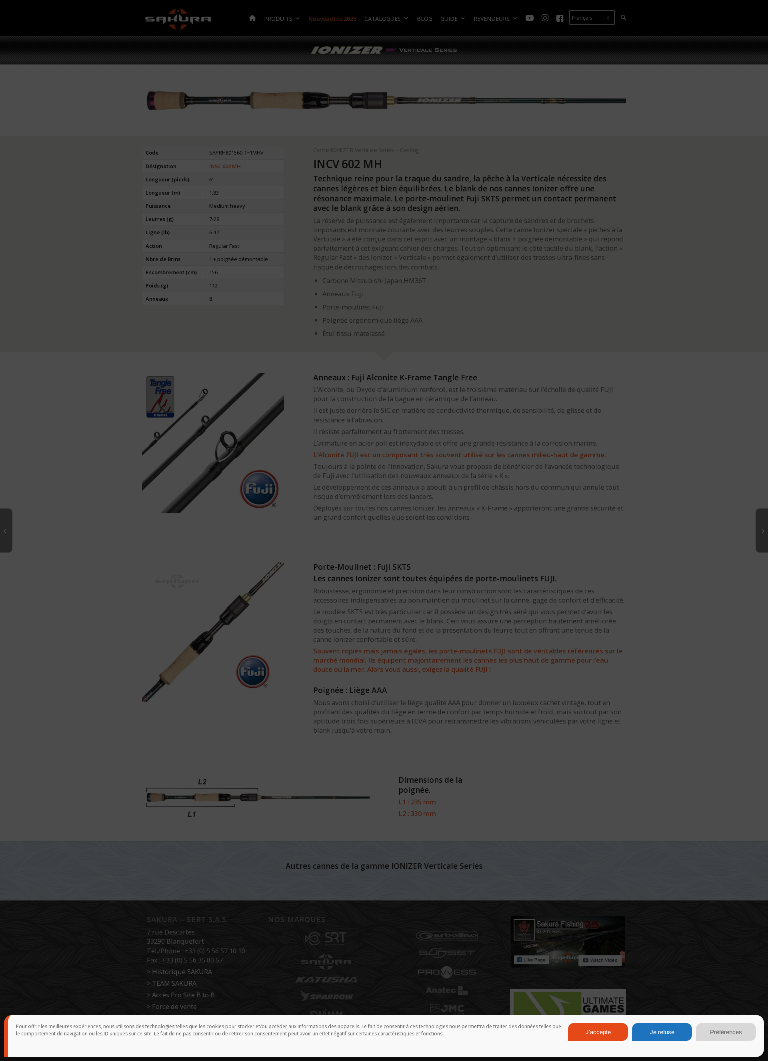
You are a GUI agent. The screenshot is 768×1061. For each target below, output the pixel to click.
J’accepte (598, 1032)
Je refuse (662, 1032)
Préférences (726, 1032)
